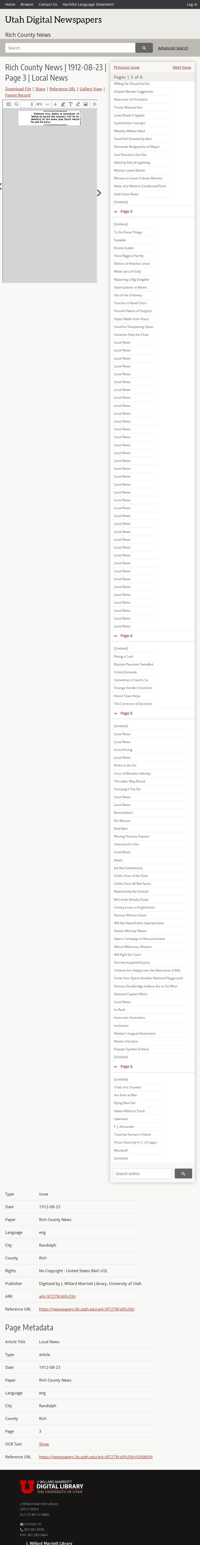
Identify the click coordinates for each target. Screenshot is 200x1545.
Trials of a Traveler (127, 1087)
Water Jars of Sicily (127, 271)
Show (44, 1444)
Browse (27, 4)
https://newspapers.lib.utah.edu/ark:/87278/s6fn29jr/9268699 (96, 1456)
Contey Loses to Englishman (134, 907)
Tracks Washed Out (128, 107)
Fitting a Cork (123, 656)
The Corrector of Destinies (133, 703)
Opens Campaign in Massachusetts (139, 938)
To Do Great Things (128, 232)
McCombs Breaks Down (131, 899)
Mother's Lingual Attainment (134, 1033)
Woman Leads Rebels (129, 170)
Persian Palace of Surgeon (133, 311)
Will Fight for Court (127, 954)
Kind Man (121, 828)
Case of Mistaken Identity (132, 773)
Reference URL (62, 88)
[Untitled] (121, 202)
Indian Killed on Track (129, 1111)
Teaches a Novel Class (130, 303)
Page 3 (126, 211)
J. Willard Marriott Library (39, 1503)
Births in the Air (125, 765)
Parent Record (17, 95)
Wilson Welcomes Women (133, 947)
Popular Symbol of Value (131, 1049)
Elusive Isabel (124, 248)
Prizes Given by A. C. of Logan (135, 1142)
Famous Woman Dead (130, 915)
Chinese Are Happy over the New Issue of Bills (147, 970)
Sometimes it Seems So (131, 680)
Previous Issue (127, 67)
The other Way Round (129, 781)
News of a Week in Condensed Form (140, 186)
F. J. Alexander (124, 1126)
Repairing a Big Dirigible (131, 279)
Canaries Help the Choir (131, 334)
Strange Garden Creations (133, 688)
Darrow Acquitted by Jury (132, 962)
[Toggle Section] (115, 211)
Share (40, 88)
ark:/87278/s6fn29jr (57, 1296)
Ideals (118, 860)
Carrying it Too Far (127, 789)
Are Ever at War (125, 1095)
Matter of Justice (126, 1041)
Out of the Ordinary (128, 295)
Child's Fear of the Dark (131, 876)
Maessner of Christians (131, 99)
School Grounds (125, 672)
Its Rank (119, 1009)
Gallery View (91, 88)
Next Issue (182, 67)
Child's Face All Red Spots (132, 883)
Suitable (120, 240)
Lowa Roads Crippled (129, 115)
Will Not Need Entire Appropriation (139, 923)
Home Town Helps (127, 696)
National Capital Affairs (131, 994)
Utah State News (126, 194)
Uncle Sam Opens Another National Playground (148, 978)
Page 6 (126, 1066)
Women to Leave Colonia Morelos (138, 178)
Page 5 (126, 713)
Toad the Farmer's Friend (132, 1134)
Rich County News (28, 34)
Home (10, 4)
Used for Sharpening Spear (133, 327)
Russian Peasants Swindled (133, 664)
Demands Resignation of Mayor (137, 146)
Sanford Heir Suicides (129, 123)
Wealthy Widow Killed (129, 131)
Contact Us (48, 4)
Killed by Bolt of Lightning (132, 162)
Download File (18, 88)
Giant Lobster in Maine (130, 287)
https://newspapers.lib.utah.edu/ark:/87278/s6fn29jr (87, 1309)
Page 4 (126, 635)
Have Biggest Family (128, 255)
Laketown (121, 1119)
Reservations (123, 812)
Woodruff (121, 1150)
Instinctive (121, 1025)
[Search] (144, 48)
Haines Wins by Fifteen (130, 931)
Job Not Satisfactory (128, 868)
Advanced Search (173, 47)
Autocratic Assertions (129, 1017)
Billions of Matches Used (132, 263)
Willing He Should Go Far (132, 83)
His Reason (122, 820)
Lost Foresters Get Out (130, 154)
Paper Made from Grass (131, 319)
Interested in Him (126, 844)
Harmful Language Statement (88, 4)
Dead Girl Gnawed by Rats (133, 139)
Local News (122, 342)
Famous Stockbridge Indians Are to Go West (145, 986)
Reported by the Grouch (131, 891)
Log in (192, 4)
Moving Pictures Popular (131, 836)
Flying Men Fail (124, 1103)
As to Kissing (123, 749)
